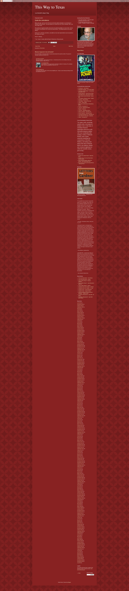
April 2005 (79, 554)
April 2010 (79, 472)
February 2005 (80, 557)
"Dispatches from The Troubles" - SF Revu (86, 286)
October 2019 (79, 316)
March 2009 (79, 489)
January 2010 (79, 476)
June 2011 (79, 452)
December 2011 (80, 444)
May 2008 (79, 503)
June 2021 (79, 302)
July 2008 (79, 500)
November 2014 (80, 396)
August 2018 (79, 335)
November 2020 (80, 304)
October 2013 (79, 414)
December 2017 (80, 345)
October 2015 (79, 381)
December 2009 (80, 477)
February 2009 (80, 491)
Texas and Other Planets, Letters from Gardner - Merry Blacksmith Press (85, 161)
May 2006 (79, 536)
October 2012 (79, 430)
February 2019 (80, 327)
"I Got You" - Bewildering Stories (84, 107)
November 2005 (80, 544)
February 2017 (80, 359)
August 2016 (79, 367)
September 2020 (80, 307)
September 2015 (80, 382)
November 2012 (80, 429)
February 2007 (80, 524)
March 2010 (79, 473)
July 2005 (79, 550)
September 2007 (80, 514)
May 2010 (79, 470)
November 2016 (80, 363)
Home (54, 46)
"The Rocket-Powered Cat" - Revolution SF (86, 114)
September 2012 (80, 432)
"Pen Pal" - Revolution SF (83, 106)
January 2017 (79, 360)
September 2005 (80, 547)
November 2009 (80, 478)
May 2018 (79, 338)
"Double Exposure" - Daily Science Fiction (86, 93)
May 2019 (79, 323)
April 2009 (79, 488)
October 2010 (79, 463)
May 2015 (79, 388)
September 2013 (80, 415)
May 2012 (79, 437)
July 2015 (79, 385)
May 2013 (79, 421)
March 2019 (79, 326)
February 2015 (80, 392)
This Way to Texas (50, 7)
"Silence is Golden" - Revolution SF (84, 111)
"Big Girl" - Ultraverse (82, 108)
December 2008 (80, 494)
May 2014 (79, 404)
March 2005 (79, 555)
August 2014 (79, 400)
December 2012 (80, 428)
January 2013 (79, 426)
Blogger (69, 582)
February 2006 (80, 540)
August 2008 (79, 499)
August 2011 (79, 450)
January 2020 (79, 313)
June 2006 (79, 535)
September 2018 (80, 334)
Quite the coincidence (42, 20)
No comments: (44, 42)
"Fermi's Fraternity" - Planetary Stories (85, 113)
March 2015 (79, 390)
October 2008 (79, 496)
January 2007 (79, 525)
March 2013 (79, 423)
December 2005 (80, 543)
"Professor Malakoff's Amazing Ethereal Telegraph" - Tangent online (85, 293)
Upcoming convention (40, 58)
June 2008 (79, 502)
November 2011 (80, 445)
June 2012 (79, 436)
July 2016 (79, 368)
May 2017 (79, 355)
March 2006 (79, 539)
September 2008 (80, 498)
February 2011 (80, 458)
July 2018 (79, 337)
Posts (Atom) (42, 48)
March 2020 (79, 311)
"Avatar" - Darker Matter (82, 102)
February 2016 (80, 375)
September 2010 (80, 465)
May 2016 (79, 371)
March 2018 (79, 341)
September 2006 (80, 531)
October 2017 (79, 348)
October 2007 (79, 513)
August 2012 (79, 433)
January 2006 (79, 542)
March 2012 (79, 440)
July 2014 (79, 401)
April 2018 (79, 340)
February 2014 (80, 408)
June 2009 (79, 485)
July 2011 (79, 451)
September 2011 (80, 448)
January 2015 (79, 393)
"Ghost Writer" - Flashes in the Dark (84, 101)
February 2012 (80, 441)
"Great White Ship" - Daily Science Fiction (85, 94)
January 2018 (79, 344)
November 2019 (80, 315)
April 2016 (79, 373)
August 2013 (79, 417)
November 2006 (80, 528)
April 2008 (79, 505)
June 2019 (79, 322)
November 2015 (80, 379)
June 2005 (79, 551)
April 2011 (79, 455)
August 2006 (79, 532)
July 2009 (79, 484)
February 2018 (80, 342)
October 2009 (79, 480)
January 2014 (79, 410)
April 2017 (79, 356)
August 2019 (79, 319)
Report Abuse (80, 50)
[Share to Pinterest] (56, 42)
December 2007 (80, 510)
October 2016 (79, 364)
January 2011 (79, 459)
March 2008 (79, 506)
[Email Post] (49, 42)
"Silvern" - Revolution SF (82, 117)
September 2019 (80, 318)
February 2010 (80, 474)
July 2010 (79, 467)
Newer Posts (37, 46)
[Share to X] (53, 42)
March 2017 (79, 357)
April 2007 (79, 521)
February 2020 (80, 312)
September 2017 (80, 349)
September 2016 (80, 366)
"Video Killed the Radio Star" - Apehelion (85, 115)
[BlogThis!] (52, 42)
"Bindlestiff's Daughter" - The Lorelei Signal (86, 89)
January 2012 (79, 443)
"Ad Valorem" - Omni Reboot (83, 88)
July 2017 (79, 352)
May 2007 (79, 520)
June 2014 (79, 403)
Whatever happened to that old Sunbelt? (44, 51)
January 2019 (79, 329)
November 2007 (80, 511)
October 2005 (79, 546)
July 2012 (79, 434)
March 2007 (79, 522)
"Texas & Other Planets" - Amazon (84, 285)
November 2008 (80, 495)
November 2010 (80, 462)
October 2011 (79, 447)
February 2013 (80, 425)
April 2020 (79, 309)
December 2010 (80, 461)
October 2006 (79, 529)
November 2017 (80, 346)
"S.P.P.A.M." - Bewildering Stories (84, 110)
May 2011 (79, 454)
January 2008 (79, 509)
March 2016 (79, 374)
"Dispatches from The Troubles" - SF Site (85, 288)
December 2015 (80, 378)
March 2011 (79, 456)
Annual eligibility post (40, 69)
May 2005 (79, 553)
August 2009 (79, 483)
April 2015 (79, 389)
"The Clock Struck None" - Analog (84, 279)
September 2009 (80, 481)
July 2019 (79, 320)
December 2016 (80, 362)
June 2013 (79, 419)
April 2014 (79, 406)
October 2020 (79, 305)
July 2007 (79, 517)
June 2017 (79, 353)
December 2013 (80, 411)
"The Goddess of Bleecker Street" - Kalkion (86, 98)
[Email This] (51, 42)
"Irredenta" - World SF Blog (83, 99)
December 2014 (80, 395)
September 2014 (80, 399)
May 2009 (79, 487)
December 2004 (80, 560)
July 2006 (79, 533)
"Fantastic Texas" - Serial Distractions (85, 289)
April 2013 (79, 422)
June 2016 (79, 370)
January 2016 (79, 377)
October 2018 (79, 333)
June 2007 (79, 518)
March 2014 (79, 407)
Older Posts (71, 46)
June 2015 (79, 386)
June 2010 (79, 469)
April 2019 (79, 324)
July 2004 (79, 562)
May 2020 (79, 308)
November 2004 (80, 561)
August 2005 (79, 549)
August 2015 (79, 384)
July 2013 (79, 418)
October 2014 (79, 397)
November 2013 (80, 412)
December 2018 (80, 330)
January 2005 (79, 558)
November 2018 (80, 331)
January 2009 (79, 492)
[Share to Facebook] (55, 42)
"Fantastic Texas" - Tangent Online (84, 290)
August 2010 (79, 466)
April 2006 (79, 538)
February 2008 (80, 507)
